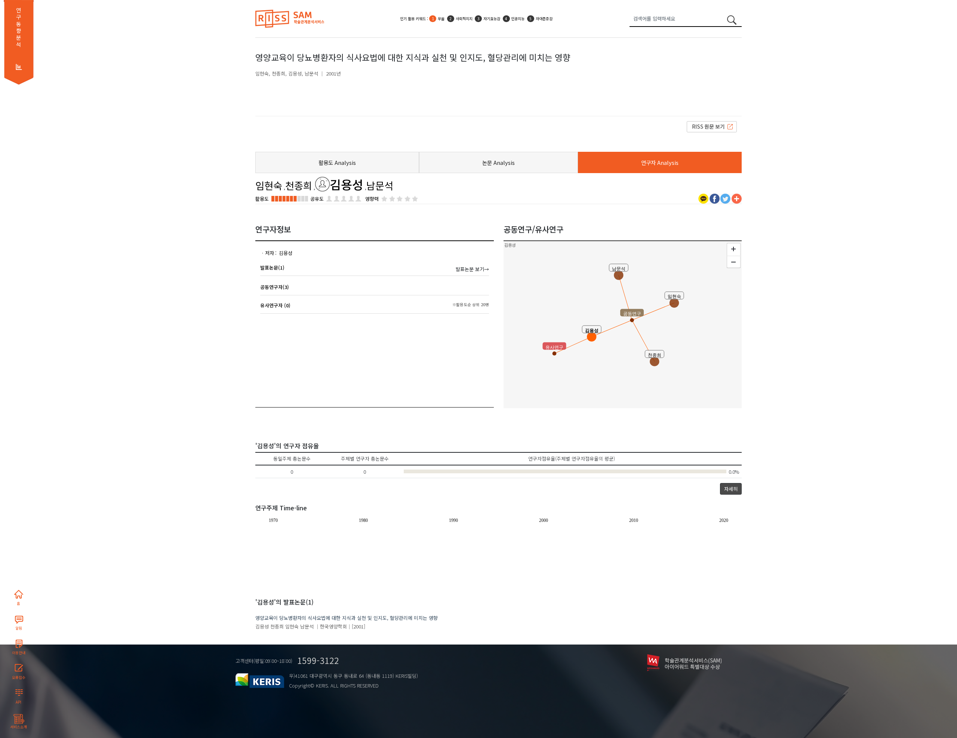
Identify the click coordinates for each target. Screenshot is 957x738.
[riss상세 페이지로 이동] (712, 126)
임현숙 (262, 73)
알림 (18, 628)
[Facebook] (715, 198)
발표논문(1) (272, 267)
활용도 (262, 198)
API (18, 702)
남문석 (311, 73)
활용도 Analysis (337, 162)
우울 (441, 18)
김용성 (295, 73)
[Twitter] (725, 198)
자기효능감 (491, 18)
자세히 (731, 488)
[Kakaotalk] (703, 198)
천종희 (278, 73)
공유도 (317, 198)
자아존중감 (544, 18)
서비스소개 (18, 726)
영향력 (372, 198)
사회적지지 (464, 18)
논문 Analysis (498, 162)
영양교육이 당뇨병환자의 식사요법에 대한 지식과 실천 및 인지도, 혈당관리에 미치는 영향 (346, 617)
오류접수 (18, 677)
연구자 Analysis (659, 162)
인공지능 (517, 18)
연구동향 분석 (18, 27)
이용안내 (18, 652)
